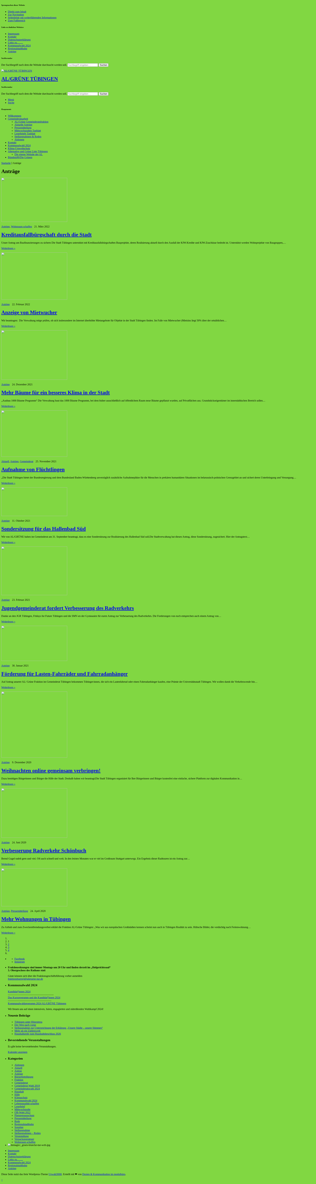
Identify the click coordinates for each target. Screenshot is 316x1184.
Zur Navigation (16, 14)
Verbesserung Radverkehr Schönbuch (43, 850)
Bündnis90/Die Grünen (20, 157)
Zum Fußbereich (16, 20)
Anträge (12, 51)
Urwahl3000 (55, 1174)
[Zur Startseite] (16, 70)
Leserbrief (19, 1106)
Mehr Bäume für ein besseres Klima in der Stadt (55, 392)
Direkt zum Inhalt (17, 11)
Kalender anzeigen (17, 1052)
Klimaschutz (20, 1097)
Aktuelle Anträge (23, 124)
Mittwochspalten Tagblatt (27, 130)
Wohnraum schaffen (21, 226)
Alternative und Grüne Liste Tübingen (28, 151)
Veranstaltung (21, 1136)
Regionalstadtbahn (17, 48)
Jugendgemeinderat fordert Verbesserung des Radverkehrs (67, 608)
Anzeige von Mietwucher (29, 312)
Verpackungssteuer (24, 1139)
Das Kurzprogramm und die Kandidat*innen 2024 (34, 997)
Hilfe (17, 1094)
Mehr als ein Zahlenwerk (27, 1030)
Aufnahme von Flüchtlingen (33, 469)
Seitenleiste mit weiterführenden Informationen (32, 17)
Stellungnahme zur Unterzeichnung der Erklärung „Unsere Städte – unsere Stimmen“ (58, 1027)
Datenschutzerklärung (19, 39)
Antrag (18, 1070)
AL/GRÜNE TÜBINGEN (29, 79)
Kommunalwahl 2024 (19, 45)
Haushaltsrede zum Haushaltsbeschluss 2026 (37, 1033)
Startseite (6, 163)
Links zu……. (15, 42)
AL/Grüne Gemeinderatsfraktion (31, 121)
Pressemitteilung (22, 127)
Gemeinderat (26, 461)
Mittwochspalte (22, 1109)
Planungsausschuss (24, 1115)
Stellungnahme (22, 1130)
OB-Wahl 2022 (22, 1112)
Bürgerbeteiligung (23, 1076)
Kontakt (12, 36)
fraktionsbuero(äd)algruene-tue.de (25, 978)
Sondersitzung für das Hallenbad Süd (43, 529)
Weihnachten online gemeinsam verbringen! (51, 770)
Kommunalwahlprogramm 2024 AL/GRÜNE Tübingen (37, 1003)
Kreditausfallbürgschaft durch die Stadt (46, 234)
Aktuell (5, 461)
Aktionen (19, 139)
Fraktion (18, 1079)
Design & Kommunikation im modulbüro (103, 1174)
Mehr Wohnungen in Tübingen (36, 919)
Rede (17, 1121)
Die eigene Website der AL (28, 154)
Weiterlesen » (8, 248)
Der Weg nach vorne (25, 1024)
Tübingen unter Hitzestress (28, 1022)
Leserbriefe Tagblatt (24, 133)
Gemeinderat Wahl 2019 (27, 1085)
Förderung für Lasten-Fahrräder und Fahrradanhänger (64, 674)
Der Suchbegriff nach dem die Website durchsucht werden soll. (34, 64)
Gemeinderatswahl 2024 (27, 1088)
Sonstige (18, 1127)
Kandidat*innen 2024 (19, 991)
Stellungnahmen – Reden (27, 1133)
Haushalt (19, 1091)
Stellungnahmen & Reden (27, 136)
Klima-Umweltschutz (19, 148)
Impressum (13, 33)
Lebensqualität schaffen (26, 1103)
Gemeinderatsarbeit (18, 118)
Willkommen (14, 115)
